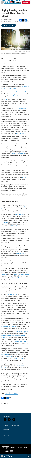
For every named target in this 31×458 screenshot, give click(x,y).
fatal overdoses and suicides (19, 92)
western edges (19, 214)
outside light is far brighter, (9, 326)
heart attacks (12, 88)
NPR (7, 393)
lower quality (5, 354)
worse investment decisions (21, 274)
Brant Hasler (22, 108)
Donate (26, 2)
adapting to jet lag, (12, 294)
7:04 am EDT (4, 222)
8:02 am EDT (14, 226)
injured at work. (14, 96)
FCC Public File (6, 436)
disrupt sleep (8, 356)
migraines (16, 94)
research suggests (22, 331)
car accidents (25, 86)
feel (11, 216)
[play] (2, 456)
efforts (24, 177)
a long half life (19, 358)
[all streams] (29, 456)
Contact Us (5, 432)
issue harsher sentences (19, 278)
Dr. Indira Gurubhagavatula (17, 153)
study (5, 99)
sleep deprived (20, 253)
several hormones (21, 133)
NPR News (14, 393)
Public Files (5, 439)
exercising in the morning (21, 341)
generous (4, 274)
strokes (3, 88)
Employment (6, 429)
